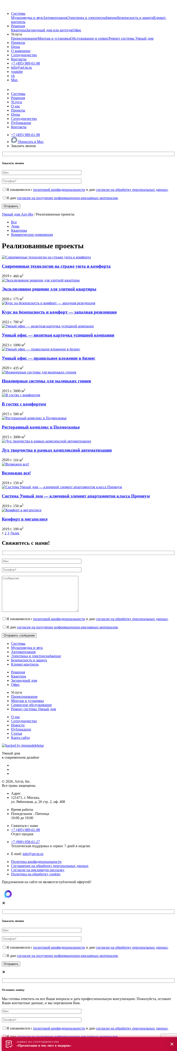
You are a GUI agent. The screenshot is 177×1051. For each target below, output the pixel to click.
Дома (15, 226)
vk (13, 76)
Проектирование (24, 38)
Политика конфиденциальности (36, 862)
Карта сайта (20, 738)
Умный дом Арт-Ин (17, 214)
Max (14, 80)
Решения (18, 26)
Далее (14, 533)
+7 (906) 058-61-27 (25, 842)
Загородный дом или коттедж (49, 30)
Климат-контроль (24, 664)
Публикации (21, 123)
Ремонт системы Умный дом (131, 38)
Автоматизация (55, 18)
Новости (18, 725)
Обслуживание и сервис (89, 38)
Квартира (18, 30)
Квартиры (19, 230)
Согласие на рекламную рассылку (38, 870)
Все (14, 222)
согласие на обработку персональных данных (132, 190)
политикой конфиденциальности (59, 190)
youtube (17, 72)
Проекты (18, 42)
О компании (20, 51)
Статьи (16, 733)
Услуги (16, 102)
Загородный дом (24, 680)
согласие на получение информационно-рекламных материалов (67, 198)
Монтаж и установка (54, 38)
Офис (77, 30)
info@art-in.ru (21, 67)
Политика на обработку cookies (35, 874)
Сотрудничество (24, 55)
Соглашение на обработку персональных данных (49, 866)
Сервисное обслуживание (31, 705)
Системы (18, 13)
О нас (15, 106)
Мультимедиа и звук (27, 18)
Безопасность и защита (135, 18)
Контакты (19, 59)
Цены (15, 47)
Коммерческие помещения (32, 235)
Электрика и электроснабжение (92, 18)
